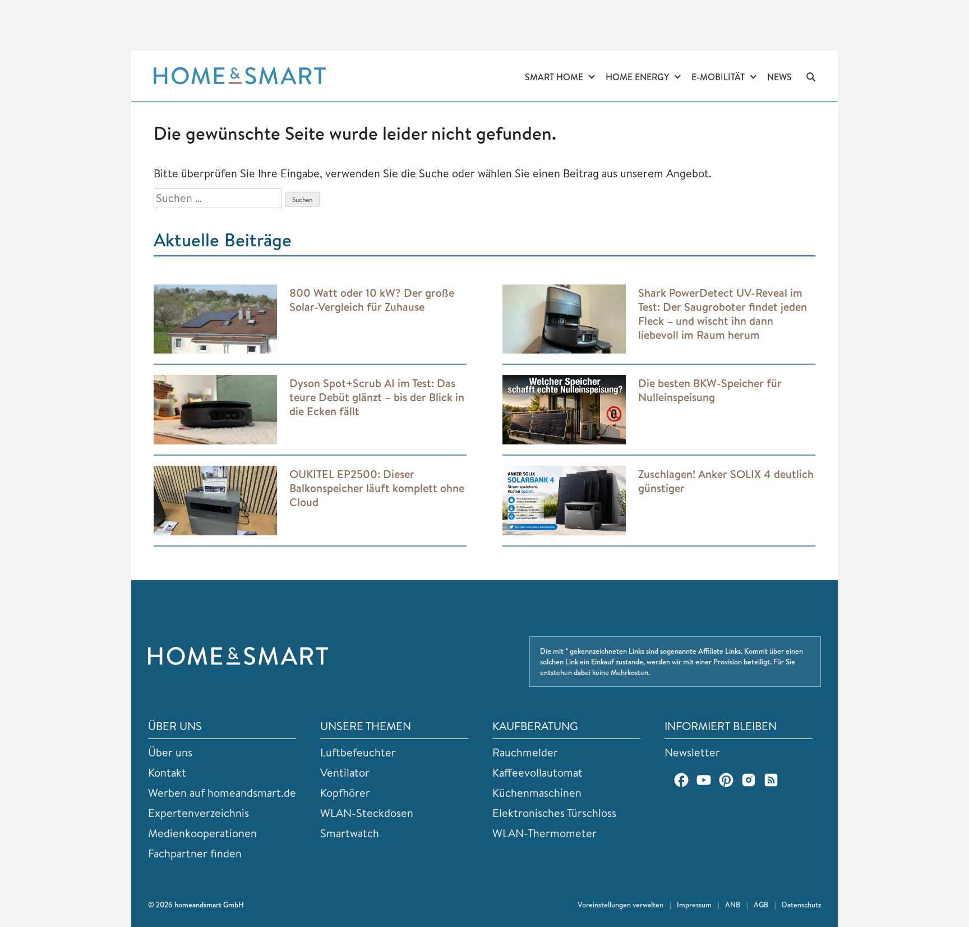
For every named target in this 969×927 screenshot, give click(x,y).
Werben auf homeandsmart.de (222, 792)
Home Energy (637, 77)
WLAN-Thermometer (544, 833)
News (779, 77)
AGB (761, 905)
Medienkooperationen (202, 833)
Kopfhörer (345, 792)
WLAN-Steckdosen (366, 812)
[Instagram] (748, 780)
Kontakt (167, 772)
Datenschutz (801, 905)
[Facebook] (681, 780)
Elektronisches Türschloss (554, 812)
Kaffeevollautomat (537, 772)
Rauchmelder (525, 752)
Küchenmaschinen (537, 792)
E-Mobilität (718, 77)
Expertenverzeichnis (198, 812)
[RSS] (771, 780)
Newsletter (692, 752)
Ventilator (345, 772)
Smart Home (554, 77)
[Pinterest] (726, 780)
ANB (732, 905)
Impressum (694, 905)
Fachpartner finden (195, 853)
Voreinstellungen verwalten (620, 905)
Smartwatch (349, 833)
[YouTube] (703, 780)
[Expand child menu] (592, 77)
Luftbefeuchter (358, 752)
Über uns (170, 752)
